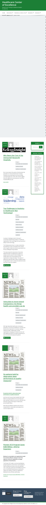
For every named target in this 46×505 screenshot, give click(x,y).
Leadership (18, 234)
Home (3, 12)
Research (30, 12)
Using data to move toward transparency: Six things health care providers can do (14, 304)
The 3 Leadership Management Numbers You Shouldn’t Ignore (38, 163)
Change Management (20, 222)
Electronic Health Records (20, 315)
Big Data (17, 219)
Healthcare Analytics (19, 227)
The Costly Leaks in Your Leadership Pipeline (38, 174)
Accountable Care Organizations (22, 163)
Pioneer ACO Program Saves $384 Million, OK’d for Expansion (14, 447)
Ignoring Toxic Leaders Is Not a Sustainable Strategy (38, 184)
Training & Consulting (20, 12)
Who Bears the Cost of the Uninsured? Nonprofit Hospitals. (13, 157)
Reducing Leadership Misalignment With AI (37, 189)
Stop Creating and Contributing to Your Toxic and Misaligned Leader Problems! (38, 169)
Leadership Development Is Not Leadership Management (38, 158)
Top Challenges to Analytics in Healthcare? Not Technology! (13, 210)
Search (3, 491)
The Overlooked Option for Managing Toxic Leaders (38, 179)
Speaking (37, 12)
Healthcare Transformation (21, 168)
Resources (9, 12)
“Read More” (7, 265)
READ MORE (5, 182)
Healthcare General (19, 166)
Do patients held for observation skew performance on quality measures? (12, 377)
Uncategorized (18, 322)
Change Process (19, 224)
